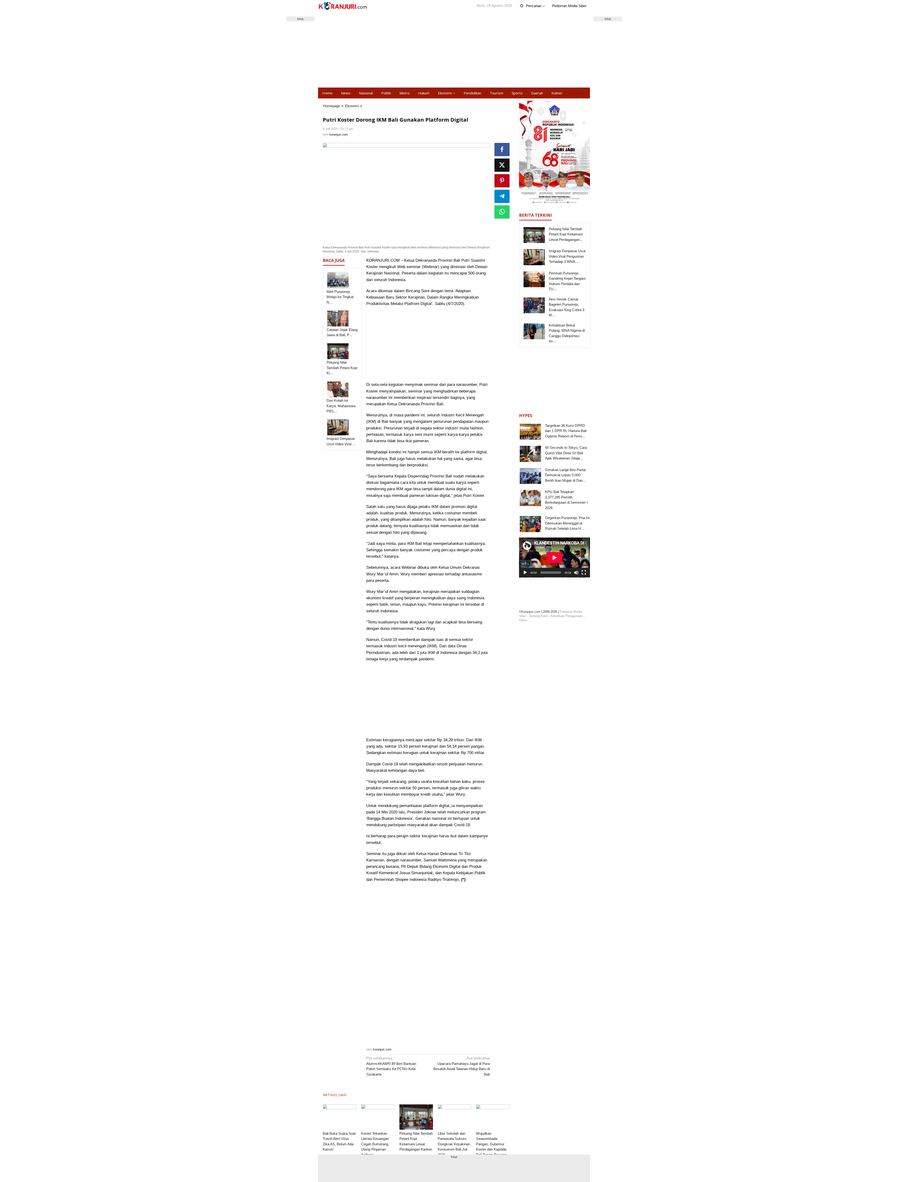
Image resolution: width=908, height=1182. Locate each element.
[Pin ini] (502, 180)
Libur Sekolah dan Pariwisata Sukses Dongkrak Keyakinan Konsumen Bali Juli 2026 (454, 1144)
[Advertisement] (454, 50)
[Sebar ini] (502, 149)
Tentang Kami (538, 616)
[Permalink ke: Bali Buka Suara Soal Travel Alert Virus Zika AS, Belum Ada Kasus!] (339, 1117)
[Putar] (525, 572)
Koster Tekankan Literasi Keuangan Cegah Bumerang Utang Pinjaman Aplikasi (375, 1144)
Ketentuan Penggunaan (567, 616)
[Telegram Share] (502, 196)
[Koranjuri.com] (342, 6)
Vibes (523, 620)
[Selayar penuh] (583, 572)
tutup (300, 19)
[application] (554, 558)
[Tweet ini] (502, 165)
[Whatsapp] (502, 212)
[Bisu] (576, 572)
